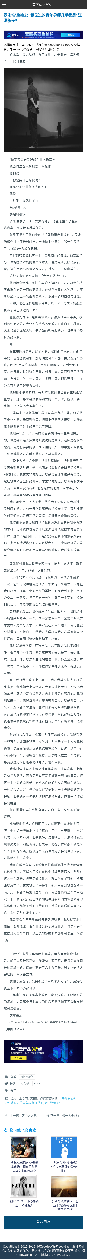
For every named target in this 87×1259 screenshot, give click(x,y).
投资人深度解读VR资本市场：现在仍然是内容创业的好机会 (24, 1167)
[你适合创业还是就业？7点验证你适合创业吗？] (64, 1157)
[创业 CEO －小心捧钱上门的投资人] (23, 1196)
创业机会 (27, 1077)
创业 (37, 1083)
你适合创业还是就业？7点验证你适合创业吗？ (65, 1167)
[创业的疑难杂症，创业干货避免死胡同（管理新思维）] (64, 1196)
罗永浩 (24, 1083)
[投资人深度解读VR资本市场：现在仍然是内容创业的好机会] (23, 1157)
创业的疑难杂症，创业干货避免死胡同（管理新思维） (65, 1205)
